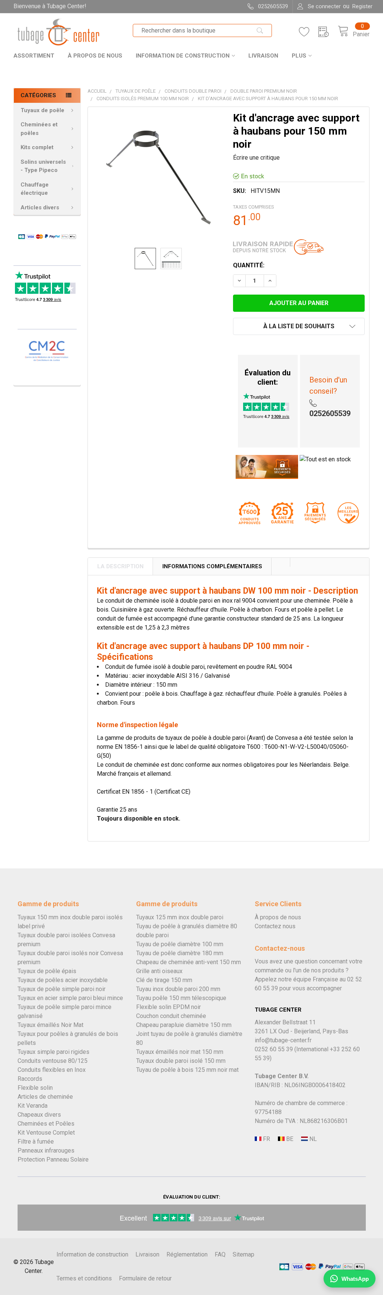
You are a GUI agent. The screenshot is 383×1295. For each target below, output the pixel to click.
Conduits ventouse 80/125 (53, 1060)
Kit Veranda (33, 1105)
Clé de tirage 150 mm (164, 980)
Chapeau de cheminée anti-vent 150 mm (188, 962)
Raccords (30, 1078)
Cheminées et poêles (39, 128)
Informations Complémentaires (212, 566)
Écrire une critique (256, 157)
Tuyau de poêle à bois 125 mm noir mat (187, 1069)
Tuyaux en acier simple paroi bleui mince (70, 998)
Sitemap (243, 1254)
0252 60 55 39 (274, 1049)
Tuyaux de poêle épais (47, 971)
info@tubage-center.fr (283, 1040)
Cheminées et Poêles (46, 1123)
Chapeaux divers (39, 1114)
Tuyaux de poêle (42, 110)
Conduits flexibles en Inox (52, 1069)
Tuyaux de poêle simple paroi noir (61, 989)
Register (362, 6)
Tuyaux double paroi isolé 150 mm (181, 1060)
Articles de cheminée (45, 1096)
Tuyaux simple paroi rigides (53, 1051)
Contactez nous (275, 926)
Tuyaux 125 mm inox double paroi (179, 917)
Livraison (263, 55)
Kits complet (37, 147)
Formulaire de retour (145, 1278)
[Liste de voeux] (308, 32)
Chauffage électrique (35, 189)
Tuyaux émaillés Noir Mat (50, 1024)
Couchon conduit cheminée (171, 1015)
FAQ (220, 1254)
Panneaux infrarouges (46, 1150)
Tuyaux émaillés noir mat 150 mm (179, 1051)
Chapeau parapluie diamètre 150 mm (184, 1024)
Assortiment (33, 55)
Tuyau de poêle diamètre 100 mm (179, 944)
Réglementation (187, 1254)
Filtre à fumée (36, 1141)
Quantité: (248, 265)
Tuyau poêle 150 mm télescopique (181, 998)
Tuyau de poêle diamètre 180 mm (179, 953)
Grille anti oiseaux (159, 971)
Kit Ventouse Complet (46, 1132)
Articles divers (40, 207)
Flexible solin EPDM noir (168, 1007)
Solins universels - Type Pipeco (43, 166)
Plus (299, 55)
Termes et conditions (84, 1278)
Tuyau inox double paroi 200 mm (178, 989)
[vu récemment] (328, 32)
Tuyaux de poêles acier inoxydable (63, 980)
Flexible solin (35, 1087)
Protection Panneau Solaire (53, 1159)
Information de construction (183, 55)
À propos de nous (95, 55)
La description (120, 566)
